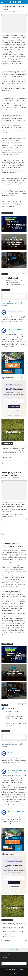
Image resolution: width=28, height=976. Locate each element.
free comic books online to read (17, 770)
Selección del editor (10, 219)
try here (10, 752)
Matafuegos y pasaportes (9, 460)
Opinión (14, 217)
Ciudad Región (8, 217)
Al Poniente (16, 477)
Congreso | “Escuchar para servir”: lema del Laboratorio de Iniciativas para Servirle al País (14, 242)
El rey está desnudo (14, 260)
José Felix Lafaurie (18, 11)
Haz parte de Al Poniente (9, 955)
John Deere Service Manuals (16, 811)
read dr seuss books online (16, 329)
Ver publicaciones (21, 273)
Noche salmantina (14, 949)
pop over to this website (15, 311)
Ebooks (5, 957)
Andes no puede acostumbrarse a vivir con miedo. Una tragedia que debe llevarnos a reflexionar (14, 224)
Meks (17, 969)
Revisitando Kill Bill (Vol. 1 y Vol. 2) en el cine (13, 455)
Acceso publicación (7, 960)
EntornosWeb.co (13, 971)
